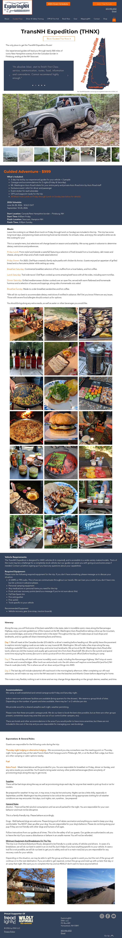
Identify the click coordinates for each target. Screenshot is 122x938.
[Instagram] (102, 916)
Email (114, 11)
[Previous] (9, 75)
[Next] (67, 75)
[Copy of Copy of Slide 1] (38, 85)
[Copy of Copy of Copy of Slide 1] (41, 85)
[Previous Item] (6, 120)
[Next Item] (115, 120)
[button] (114, 19)
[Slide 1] (32, 85)
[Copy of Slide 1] (35, 85)
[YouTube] (113, 916)
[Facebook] (107, 916)
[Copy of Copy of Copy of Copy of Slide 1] (44, 85)
